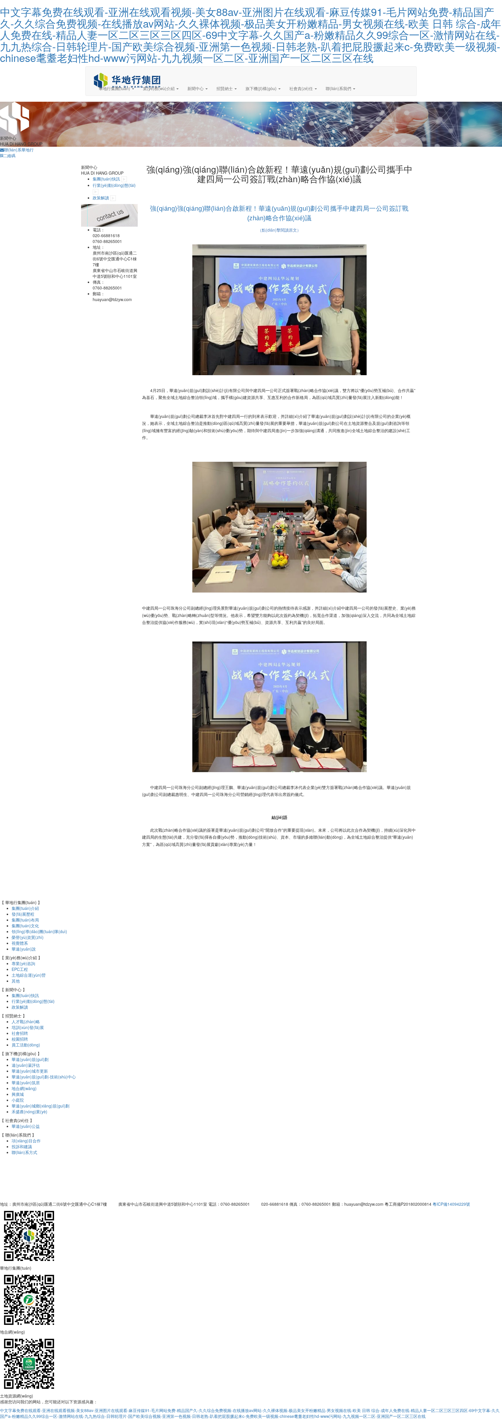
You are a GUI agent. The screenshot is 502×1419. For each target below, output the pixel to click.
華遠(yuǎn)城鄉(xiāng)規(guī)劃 (40, 1106)
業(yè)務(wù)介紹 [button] (159, 88)
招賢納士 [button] (225, 88)
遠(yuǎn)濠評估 (26, 1065)
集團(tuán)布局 (25, 920)
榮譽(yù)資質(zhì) (28, 937)
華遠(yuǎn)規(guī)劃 (30, 1059)
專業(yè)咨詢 (23, 963)
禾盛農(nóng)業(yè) (29, 1111)
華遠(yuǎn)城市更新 (30, 1071)
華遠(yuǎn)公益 (26, 1126)
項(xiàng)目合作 (26, 1141)
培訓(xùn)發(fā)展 (28, 1027)
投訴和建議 (22, 1146)
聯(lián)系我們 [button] (339, 88)
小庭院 (18, 1100)
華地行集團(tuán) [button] (115, 88)
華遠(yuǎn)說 (24, 949)
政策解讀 (101, 198)
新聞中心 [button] (196, 88)
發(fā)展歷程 (23, 914)
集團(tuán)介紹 (25, 908)
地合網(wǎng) (24, 1088)
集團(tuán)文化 (25, 925)
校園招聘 (20, 1039)
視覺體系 (20, 943)
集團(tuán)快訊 (106, 179)
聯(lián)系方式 (24, 1152)
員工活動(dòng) (26, 1045)
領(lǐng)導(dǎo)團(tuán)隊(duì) (39, 931)
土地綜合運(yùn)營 (29, 975)
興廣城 (18, 1094)
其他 (16, 981)
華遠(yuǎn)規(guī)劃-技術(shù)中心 (44, 1077)
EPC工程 (20, 969)
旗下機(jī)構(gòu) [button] (261, 88)
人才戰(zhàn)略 (26, 1021)
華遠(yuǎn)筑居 (26, 1082)
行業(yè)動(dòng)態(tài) (114, 185)
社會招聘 (20, 1033)
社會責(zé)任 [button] (301, 88)
